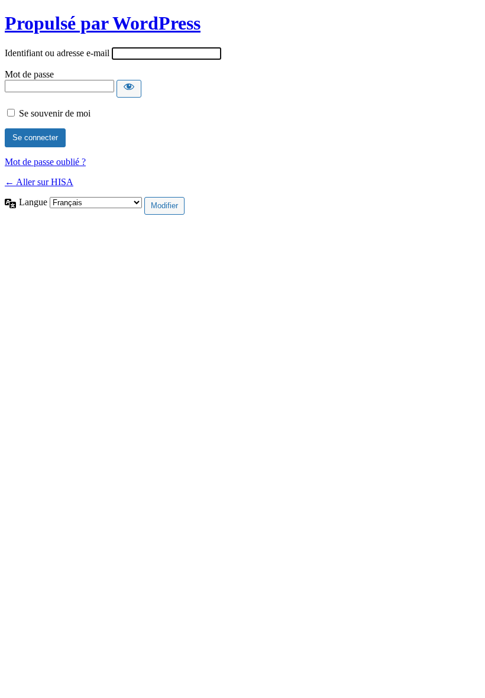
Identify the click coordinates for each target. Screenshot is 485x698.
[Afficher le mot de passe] (129, 89)
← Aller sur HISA (39, 182)
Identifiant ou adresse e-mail (57, 53)
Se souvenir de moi (54, 113)
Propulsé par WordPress (103, 23)
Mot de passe (29, 74)
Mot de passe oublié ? (45, 162)
